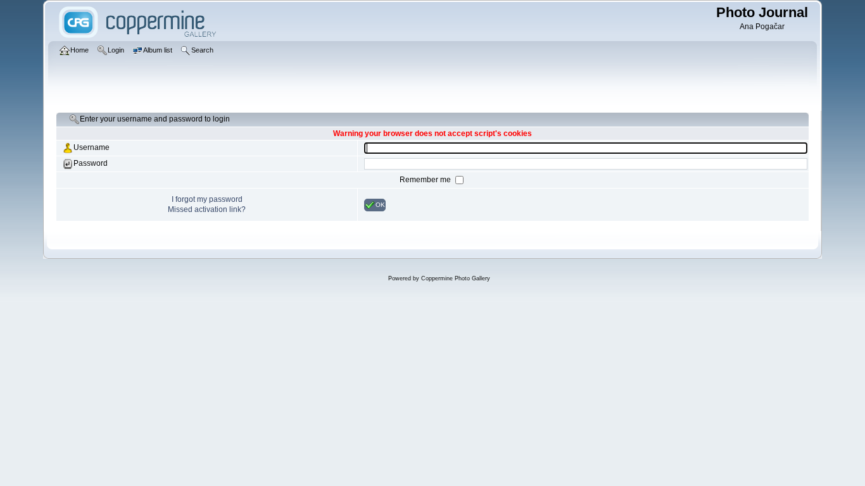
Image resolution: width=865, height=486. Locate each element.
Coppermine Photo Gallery (455, 278)
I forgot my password (207, 199)
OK (380, 204)
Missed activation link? (207, 209)
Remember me (426, 179)
